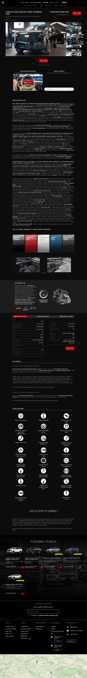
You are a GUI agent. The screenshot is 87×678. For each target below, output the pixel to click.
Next (73, 54)
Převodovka (15, 342)
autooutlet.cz (74, 627)
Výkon (18, 307)
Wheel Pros (39, 629)
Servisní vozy (24, 634)
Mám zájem (76, 13)
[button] (40, 251)
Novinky (55, 5)
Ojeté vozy (9, 634)
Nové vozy (8, 631)
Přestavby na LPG (26, 638)
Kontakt (61, 5)
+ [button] (1, 656)
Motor (14, 329)
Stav (13, 321)
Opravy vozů (24, 631)
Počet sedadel (16, 352)
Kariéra (53, 629)
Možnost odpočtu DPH (54, 330)
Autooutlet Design (11, 629)
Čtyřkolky (35, 5)
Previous (73, 23)
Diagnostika (24, 636)
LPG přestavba (16, 340)
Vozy (29, 5)
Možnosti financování (53, 334)
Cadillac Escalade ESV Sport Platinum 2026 (13, 558)
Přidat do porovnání (11, 20)
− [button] (1, 657)
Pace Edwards (40, 626)
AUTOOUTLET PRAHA (76, 631)
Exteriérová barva (17, 324)
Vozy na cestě (10, 636)
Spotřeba (33, 307)
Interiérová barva (16, 326)
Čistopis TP (52, 337)
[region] (43, 243)
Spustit (29, 82)
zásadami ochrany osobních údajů (48, 615)
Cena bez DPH (53, 324)
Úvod (25, 5)
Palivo (14, 337)
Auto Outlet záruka (55, 340)
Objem (13, 332)
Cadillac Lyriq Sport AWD (52, 558)
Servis (41, 5)
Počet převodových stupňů (17, 346)
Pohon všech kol (16, 349)
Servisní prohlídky (26, 629)
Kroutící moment (26, 308)
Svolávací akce (25, 626)
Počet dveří (15, 354)
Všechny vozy (9, 626)
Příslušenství (48, 5)
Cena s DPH (52, 326)
